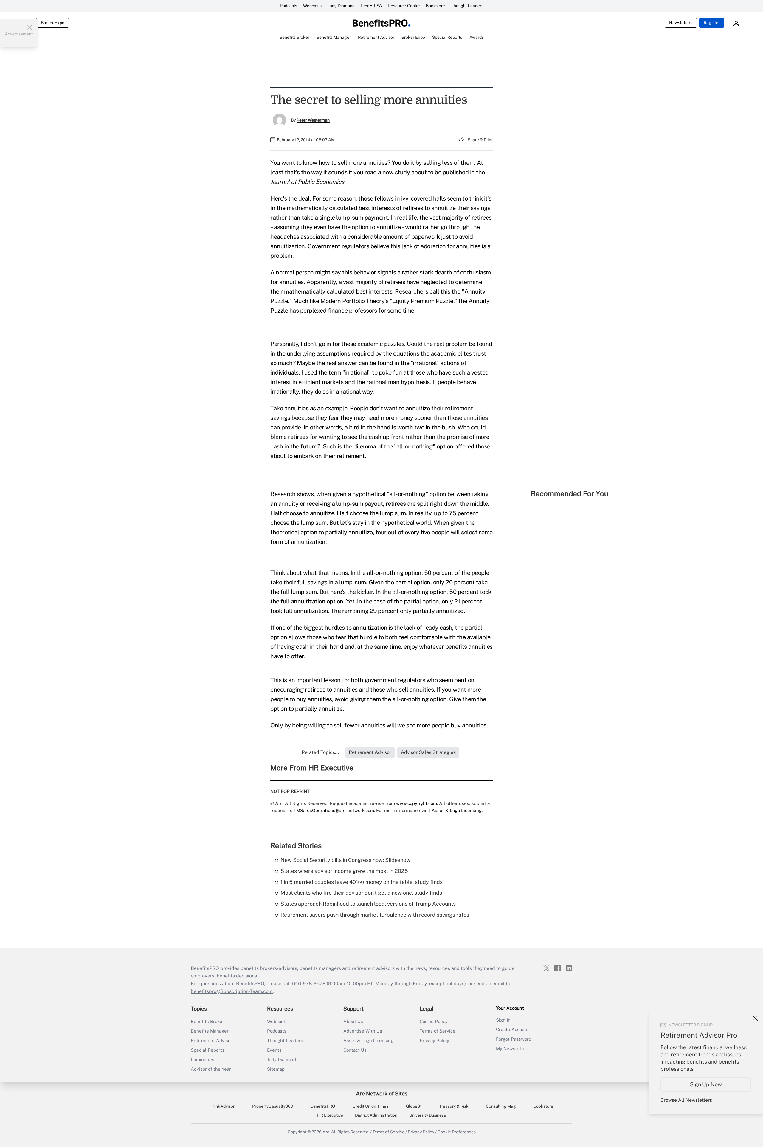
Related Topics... (320, 752)
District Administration (376, 1115)
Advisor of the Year (211, 1069)
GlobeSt (413, 1106)
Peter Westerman (313, 120)
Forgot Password (513, 1039)
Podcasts (288, 5)
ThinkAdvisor (222, 1106)
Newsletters (680, 22)
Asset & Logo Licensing (368, 1040)
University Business (427, 1115)
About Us (353, 1021)
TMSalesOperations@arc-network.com (334, 810)
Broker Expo (52, 22)
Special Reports (207, 1050)
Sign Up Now (706, 1084)
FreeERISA (371, 5)
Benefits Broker (207, 1021)
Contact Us (355, 1050)
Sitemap (276, 1069)
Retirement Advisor (211, 1040)
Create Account (512, 1029)
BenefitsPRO (323, 1106)
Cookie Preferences (457, 1131)
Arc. (326, 1131)
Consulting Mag (501, 1106)
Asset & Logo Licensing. (457, 810)
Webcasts (312, 5)
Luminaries (202, 1059)
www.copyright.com (416, 803)
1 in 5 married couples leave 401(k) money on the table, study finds (361, 882)
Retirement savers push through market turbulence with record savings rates (374, 915)
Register (712, 22)
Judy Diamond (341, 5)
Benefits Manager (210, 1030)
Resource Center (404, 5)
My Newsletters (513, 1048)
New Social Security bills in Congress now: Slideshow (345, 860)
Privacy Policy (434, 1040)
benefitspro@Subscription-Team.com (232, 991)
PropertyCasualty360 (272, 1106)
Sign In (503, 1019)
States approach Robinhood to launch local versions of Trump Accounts (368, 904)
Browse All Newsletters (686, 1100)
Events (274, 1050)
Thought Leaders (467, 5)
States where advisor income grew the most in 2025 (344, 871)
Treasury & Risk (454, 1106)
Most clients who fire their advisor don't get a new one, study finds (361, 893)
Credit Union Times (370, 1106)
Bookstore (435, 5)
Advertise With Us (362, 1030)
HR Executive (330, 1115)
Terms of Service (437, 1030)
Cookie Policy (434, 1021)
